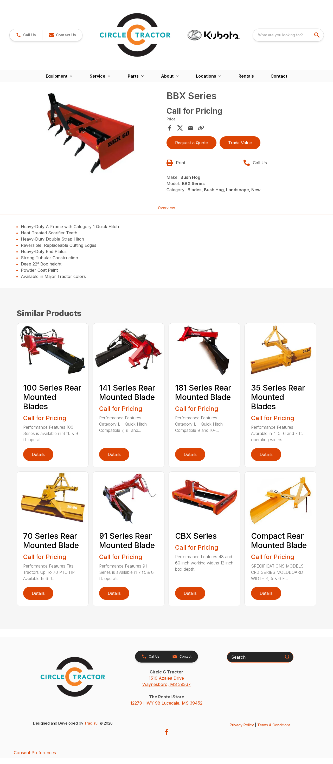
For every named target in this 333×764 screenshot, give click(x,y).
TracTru (91, 723)
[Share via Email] (190, 128)
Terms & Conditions (274, 725)
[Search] (287, 656)
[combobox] (288, 35)
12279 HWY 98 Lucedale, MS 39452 (166, 703)
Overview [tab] (166, 208)
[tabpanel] (90, 134)
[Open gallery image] (90, 133)
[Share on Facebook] (169, 128)
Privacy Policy (242, 725)
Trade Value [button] (240, 142)
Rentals (246, 76)
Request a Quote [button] (191, 142)
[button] (26, 35)
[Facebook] (166, 732)
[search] (317, 35)
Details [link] (38, 454)
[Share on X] (180, 128)
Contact (279, 76)
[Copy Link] (201, 128)
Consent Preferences (35, 752)
